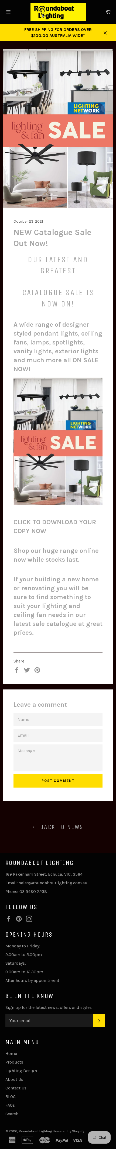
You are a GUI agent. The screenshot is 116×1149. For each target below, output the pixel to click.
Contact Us (15, 1088)
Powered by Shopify (68, 1131)
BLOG (10, 1096)
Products (14, 1062)
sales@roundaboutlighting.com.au (53, 882)
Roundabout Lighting (35, 1131)
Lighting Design (21, 1070)
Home (11, 1053)
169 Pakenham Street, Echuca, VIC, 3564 (44, 874)
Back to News (60, 827)
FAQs (10, 1105)
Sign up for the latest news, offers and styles (48, 1007)
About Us (14, 1079)
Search (11, 1113)
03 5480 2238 (33, 891)
